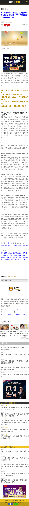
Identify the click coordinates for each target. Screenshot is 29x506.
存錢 (9, 276)
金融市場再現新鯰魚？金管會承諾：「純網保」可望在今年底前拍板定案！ (14, 334)
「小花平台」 (9, 243)
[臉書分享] (11, 504)
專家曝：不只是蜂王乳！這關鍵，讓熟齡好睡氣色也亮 (24, 334)
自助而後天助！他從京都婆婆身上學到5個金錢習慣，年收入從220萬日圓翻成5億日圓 (14, 15)
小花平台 (6, 26)
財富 (12, 276)
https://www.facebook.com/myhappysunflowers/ (14, 314)
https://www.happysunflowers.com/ (14, 309)
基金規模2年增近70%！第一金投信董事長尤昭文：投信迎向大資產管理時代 (4, 334)
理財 (6, 276)
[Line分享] (16, 504)
